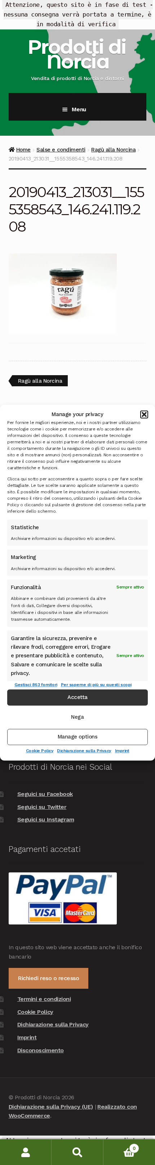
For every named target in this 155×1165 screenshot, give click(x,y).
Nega (77, 717)
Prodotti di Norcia (76, 54)
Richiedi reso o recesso (48, 978)
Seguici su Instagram (45, 819)
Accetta (77, 697)
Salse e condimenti (60, 149)
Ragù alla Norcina (113, 149)
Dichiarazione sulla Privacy (84, 750)
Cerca (77, 1152)
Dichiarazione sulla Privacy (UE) (51, 1106)
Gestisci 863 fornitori (35, 685)
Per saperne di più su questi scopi (96, 685)
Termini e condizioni (44, 999)
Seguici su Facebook (45, 794)
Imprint (122, 750)
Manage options (77, 736)
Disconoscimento (40, 1050)
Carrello (119, 1146)
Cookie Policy (40, 750)
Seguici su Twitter (42, 806)
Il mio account (26, 1152)
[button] (144, 414)
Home (23, 149)
